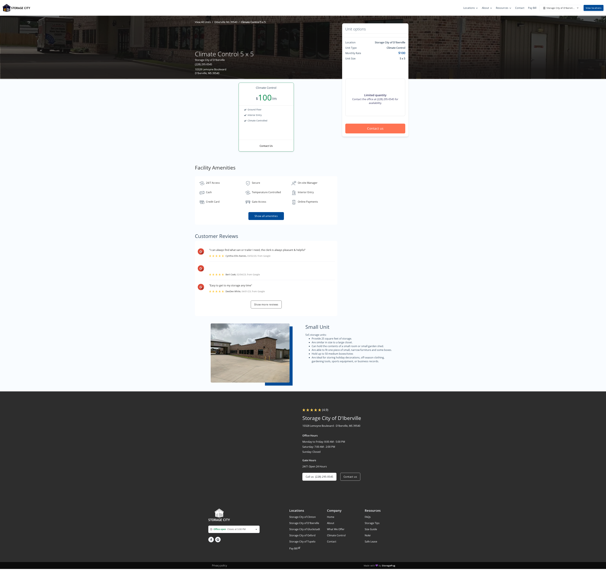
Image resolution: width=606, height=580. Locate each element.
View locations (593, 7)
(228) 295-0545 (203, 64)
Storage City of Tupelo (302, 541)
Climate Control (336, 535)
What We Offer (336, 529)
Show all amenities (266, 216)
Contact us (375, 128)
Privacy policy (219, 565)
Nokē (368, 535)
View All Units (203, 22)
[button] (211, 539)
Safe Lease (371, 541)
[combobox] (234, 529)
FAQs (368, 517)
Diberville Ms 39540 (225, 22)
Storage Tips (372, 523)
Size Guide (371, 529)
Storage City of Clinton (302, 517)
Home (330, 517)
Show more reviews (266, 304)
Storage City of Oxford (302, 535)
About (330, 523)
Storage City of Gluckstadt (304, 529)
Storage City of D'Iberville (304, 523)
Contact (331, 541)
